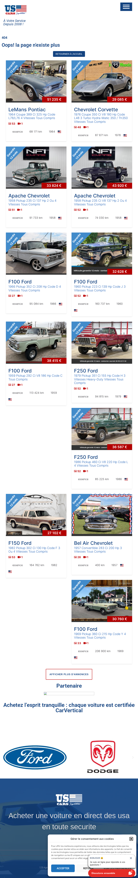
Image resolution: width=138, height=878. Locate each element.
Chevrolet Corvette (96, 109)
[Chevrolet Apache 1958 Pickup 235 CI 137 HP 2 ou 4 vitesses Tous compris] (36, 168)
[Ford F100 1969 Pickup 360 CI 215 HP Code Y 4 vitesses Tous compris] (102, 601)
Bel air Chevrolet (93, 543)
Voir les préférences (117, 868)
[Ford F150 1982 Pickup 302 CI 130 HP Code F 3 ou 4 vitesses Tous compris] (36, 515)
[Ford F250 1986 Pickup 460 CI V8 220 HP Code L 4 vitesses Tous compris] (102, 429)
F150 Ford (19, 543)
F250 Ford (86, 371)
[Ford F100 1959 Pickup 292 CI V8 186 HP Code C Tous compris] (36, 343)
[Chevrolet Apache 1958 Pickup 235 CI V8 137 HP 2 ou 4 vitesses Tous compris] (102, 168)
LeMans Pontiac (27, 109)
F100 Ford (20, 282)
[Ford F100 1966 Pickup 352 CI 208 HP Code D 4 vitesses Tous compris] (36, 254)
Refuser (88, 868)
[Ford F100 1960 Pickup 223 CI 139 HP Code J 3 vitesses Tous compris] (102, 254)
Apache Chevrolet (29, 196)
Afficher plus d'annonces (69, 674)
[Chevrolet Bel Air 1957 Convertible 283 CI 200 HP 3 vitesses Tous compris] (102, 515)
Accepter (63, 868)
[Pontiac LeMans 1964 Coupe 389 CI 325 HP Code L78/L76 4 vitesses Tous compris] (36, 81)
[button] (131, 839)
